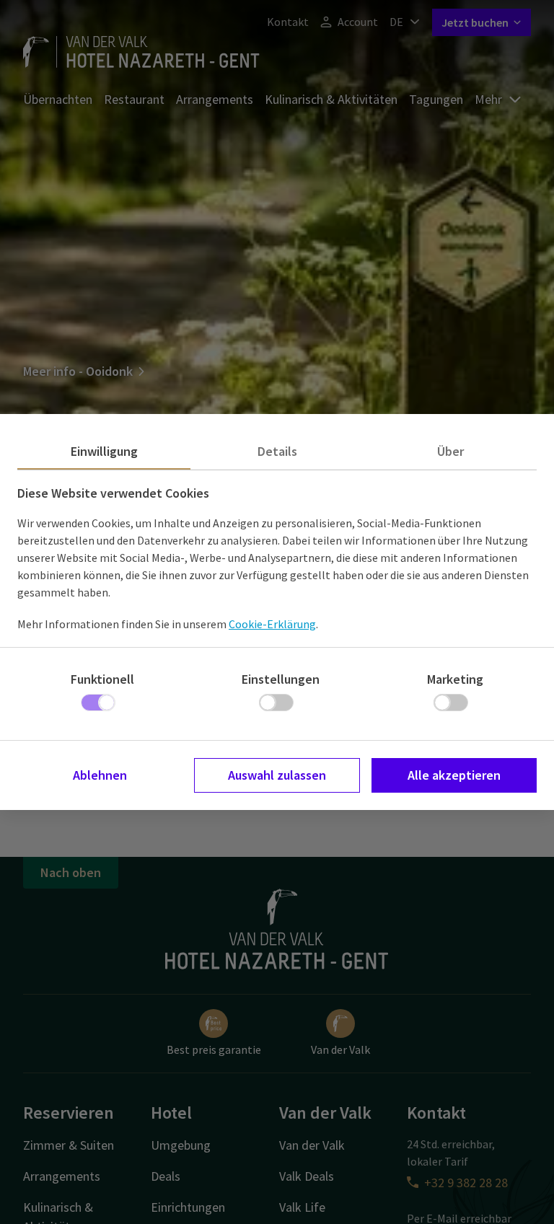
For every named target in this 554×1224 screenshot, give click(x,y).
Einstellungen (281, 679)
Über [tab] (450, 451)
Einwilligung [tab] (104, 451)
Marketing (455, 679)
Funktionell (102, 679)
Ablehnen (100, 775)
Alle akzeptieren (454, 775)
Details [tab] (277, 451)
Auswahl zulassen (277, 775)
